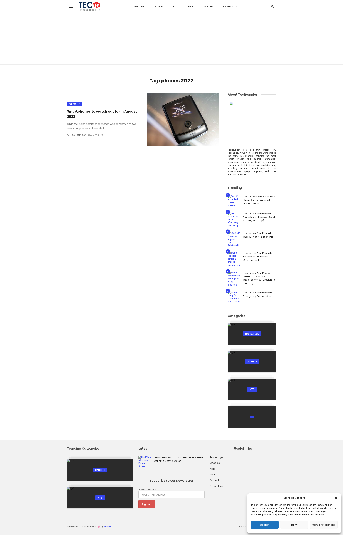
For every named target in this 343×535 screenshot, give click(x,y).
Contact (209, 6)
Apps (175, 6)
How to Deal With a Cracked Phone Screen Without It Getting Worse (259, 200)
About (191, 6)
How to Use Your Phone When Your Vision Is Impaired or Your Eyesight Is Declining (259, 278)
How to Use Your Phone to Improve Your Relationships (259, 235)
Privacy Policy (231, 6)
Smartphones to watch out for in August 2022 (102, 114)
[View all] (252, 334)
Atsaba (107, 526)
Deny (294, 524)
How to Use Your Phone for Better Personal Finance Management (258, 257)
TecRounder (78, 135)
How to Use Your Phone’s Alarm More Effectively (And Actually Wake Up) (259, 217)
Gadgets (159, 6)
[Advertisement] (171, 39)
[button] (336, 498)
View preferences (323, 524)
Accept (264, 524)
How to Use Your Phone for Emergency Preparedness (258, 294)
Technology (137, 6)
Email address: (147, 489)
